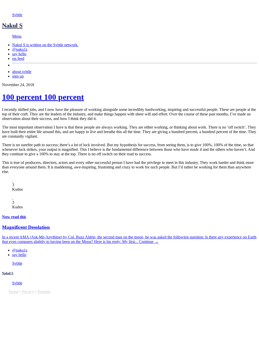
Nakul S (12, 25)
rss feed (18, 58)
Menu (16, 36)
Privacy (28, 291)
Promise (43, 291)
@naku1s (19, 49)
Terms (13, 291)
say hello (19, 54)
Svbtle (17, 15)
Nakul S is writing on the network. (45, 45)
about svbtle (21, 71)
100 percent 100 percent (43, 97)
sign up (18, 76)
